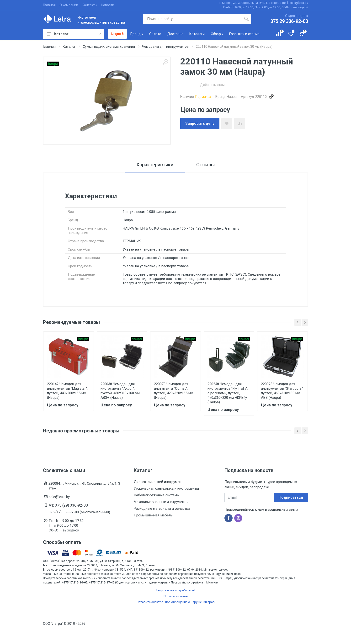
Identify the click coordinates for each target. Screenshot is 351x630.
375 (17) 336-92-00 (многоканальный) (79, 512)
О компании (68, 5)
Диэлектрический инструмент (158, 482)
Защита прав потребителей (175, 590)
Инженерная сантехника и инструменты (166, 488)
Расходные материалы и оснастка (162, 508)
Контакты (89, 5)
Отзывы (205, 165)
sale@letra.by (59, 497)
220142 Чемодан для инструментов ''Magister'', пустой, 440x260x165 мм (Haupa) (67, 391)
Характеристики (154, 165)
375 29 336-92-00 (289, 21)
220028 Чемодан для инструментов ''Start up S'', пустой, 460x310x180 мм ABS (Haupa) (282, 391)
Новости (107, 5)
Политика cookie (176, 596)
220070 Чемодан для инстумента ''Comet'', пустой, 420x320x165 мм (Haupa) (173, 391)
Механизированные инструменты (161, 502)
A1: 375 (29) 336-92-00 (68, 505)
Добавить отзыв (213, 85)
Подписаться (291, 497)
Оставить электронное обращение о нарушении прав (176, 602)
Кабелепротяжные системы (157, 495)
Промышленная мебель (153, 515)
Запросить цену (199, 123)
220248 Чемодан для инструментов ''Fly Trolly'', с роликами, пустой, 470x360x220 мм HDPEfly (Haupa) (227, 393)
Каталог (61, 34)
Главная (49, 5)
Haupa (232, 97)
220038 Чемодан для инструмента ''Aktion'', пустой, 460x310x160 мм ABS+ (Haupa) (120, 391)
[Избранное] (290, 33)
